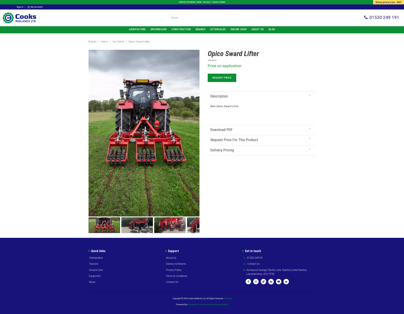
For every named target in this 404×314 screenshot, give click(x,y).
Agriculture (137, 29)
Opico (104, 41)
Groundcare (158, 29)
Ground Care (96, 269)
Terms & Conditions (176, 275)
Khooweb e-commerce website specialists (208, 304)
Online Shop (239, 29)
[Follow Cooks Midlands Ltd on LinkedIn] (271, 283)
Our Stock (118, 41)
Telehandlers (96, 257)
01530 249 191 (384, 17)
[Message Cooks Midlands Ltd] (286, 283)
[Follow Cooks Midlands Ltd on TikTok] (263, 283)
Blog (272, 29)
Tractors (93, 263)
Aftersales (218, 29)
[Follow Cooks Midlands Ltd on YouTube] (278, 283)
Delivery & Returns (176, 263)
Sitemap (228, 298)
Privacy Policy (174, 269)
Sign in (20, 7)
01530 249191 (255, 257)
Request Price (222, 77)
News (92, 282)
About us (258, 29)
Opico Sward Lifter (139, 41)
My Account (36, 7)
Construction (181, 29)
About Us (171, 257)
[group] (144, 133)
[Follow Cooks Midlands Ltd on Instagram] (256, 283)
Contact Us (172, 282)
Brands (200, 29)
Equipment (95, 275)
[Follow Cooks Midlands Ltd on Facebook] (248, 283)
